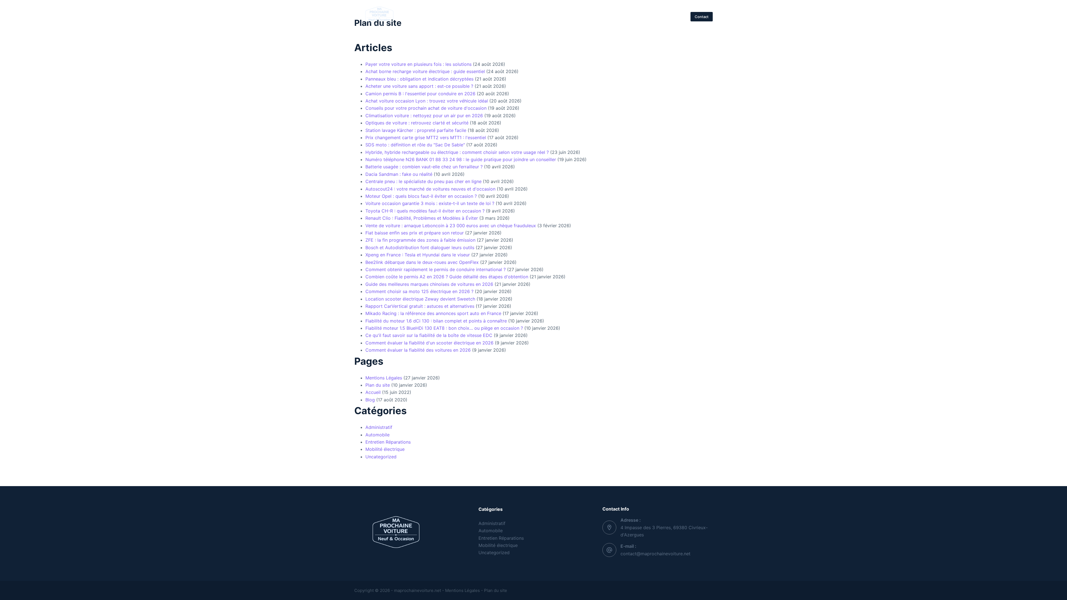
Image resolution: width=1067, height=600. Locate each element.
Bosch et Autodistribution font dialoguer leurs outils (419, 247)
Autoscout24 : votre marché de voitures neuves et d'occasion (430, 189)
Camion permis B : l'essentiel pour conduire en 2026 (420, 93)
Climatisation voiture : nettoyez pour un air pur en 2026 (424, 115)
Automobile (514, 16)
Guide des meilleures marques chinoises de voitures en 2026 (429, 284)
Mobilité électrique (617, 16)
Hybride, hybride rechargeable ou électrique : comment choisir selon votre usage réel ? (457, 152)
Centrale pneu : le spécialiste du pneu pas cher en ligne (423, 181)
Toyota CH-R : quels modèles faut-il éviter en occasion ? (425, 211)
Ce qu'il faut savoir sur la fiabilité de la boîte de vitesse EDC (428, 335)
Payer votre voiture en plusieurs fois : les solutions (418, 64)
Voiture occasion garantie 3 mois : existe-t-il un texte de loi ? (429, 203)
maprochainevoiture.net (417, 590)
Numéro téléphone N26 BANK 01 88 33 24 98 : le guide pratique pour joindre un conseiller (460, 159)
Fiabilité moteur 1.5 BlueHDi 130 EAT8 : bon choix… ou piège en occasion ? (444, 328)
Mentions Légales (383, 378)
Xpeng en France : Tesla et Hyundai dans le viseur (417, 255)
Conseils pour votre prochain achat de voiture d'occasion (426, 108)
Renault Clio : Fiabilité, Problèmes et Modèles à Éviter (421, 218)
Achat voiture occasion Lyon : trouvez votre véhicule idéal (426, 101)
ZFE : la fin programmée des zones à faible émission (420, 240)
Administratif (475, 16)
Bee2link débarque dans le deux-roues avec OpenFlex (422, 262)
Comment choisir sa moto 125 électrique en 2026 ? (419, 291)
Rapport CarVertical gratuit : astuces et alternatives (419, 306)
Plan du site (377, 385)
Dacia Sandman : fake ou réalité (398, 174)
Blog (370, 399)
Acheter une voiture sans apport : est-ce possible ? (419, 86)
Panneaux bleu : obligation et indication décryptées (419, 79)
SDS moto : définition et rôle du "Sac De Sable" (415, 145)
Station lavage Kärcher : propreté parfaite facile (415, 130)
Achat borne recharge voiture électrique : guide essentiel (425, 71)
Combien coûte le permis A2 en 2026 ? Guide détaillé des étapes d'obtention (446, 276)
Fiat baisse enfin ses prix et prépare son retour (414, 233)
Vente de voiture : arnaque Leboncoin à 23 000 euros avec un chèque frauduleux (450, 225)
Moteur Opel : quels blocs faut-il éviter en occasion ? (421, 196)
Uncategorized (381, 456)
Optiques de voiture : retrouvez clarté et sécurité (416, 123)
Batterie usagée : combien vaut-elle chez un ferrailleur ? (424, 166)
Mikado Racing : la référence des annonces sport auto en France (433, 313)
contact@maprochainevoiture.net (655, 553)
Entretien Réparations (562, 16)
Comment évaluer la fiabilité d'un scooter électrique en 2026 (429, 343)
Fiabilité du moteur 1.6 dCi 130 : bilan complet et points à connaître (436, 321)
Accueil (439, 16)
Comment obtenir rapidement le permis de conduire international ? (435, 269)
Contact (702, 16)
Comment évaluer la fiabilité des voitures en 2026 (418, 350)
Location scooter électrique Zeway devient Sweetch (420, 299)
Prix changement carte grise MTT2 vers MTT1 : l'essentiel (425, 137)
